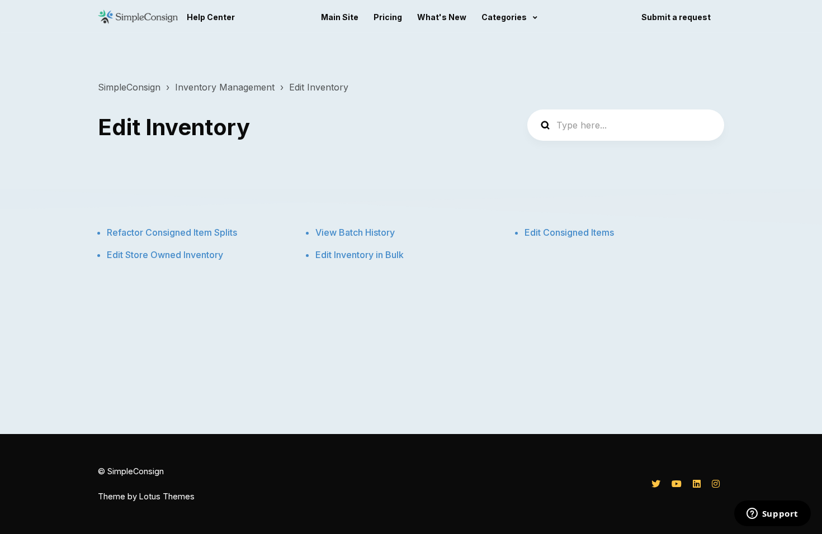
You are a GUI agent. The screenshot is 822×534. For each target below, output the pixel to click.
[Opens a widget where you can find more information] (772, 514)
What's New (441, 17)
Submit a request (676, 17)
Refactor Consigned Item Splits (172, 232)
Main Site (339, 17)
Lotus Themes (167, 496)
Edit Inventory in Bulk (359, 254)
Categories (504, 17)
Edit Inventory (318, 87)
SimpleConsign (129, 87)
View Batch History (355, 232)
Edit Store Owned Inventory (165, 254)
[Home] (138, 16)
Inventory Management (225, 87)
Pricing (388, 17)
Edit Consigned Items (569, 232)
